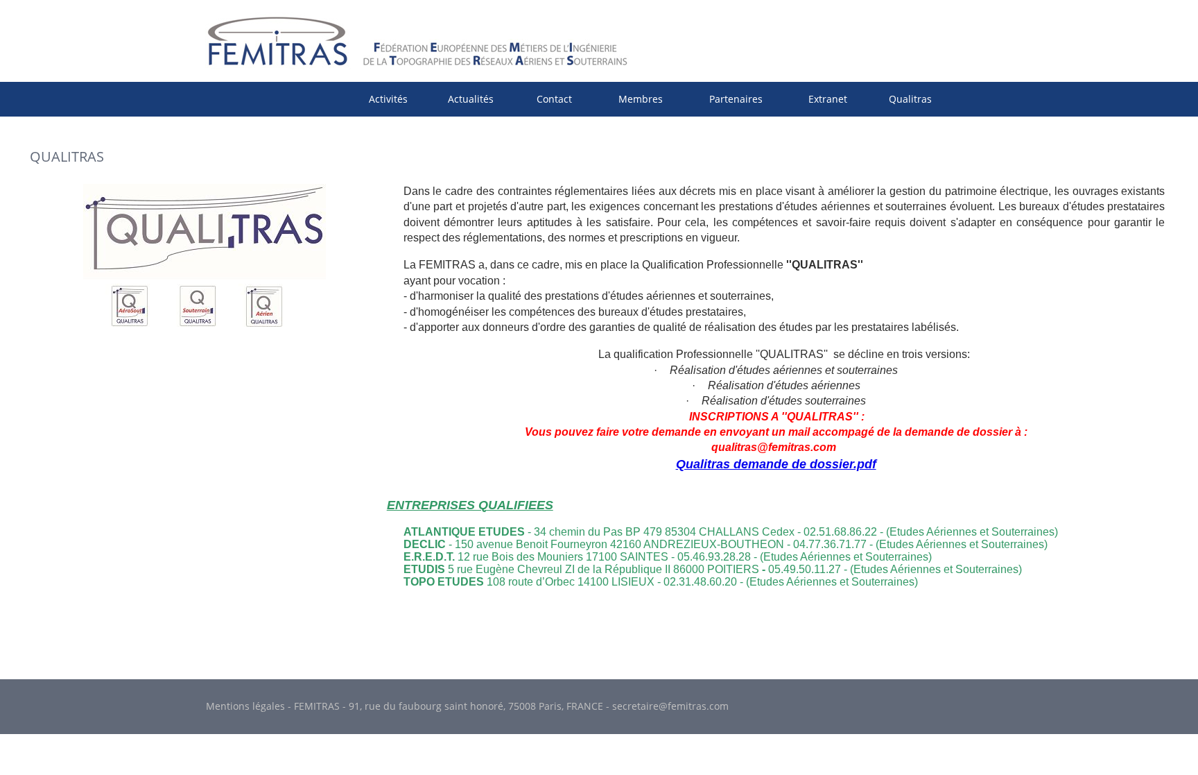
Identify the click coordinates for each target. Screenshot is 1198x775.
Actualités (471, 98)
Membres (640, 98)
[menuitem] (388, 99)
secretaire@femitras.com (670, 706)
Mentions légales (245, 706)
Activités (388, 98)
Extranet (827, 98)
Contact (554, 98)
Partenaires (736, 98)
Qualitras (910, 98)
